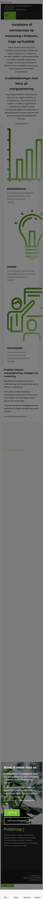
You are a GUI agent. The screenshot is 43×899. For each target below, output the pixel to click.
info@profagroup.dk (12, 800)
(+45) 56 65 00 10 (36, 875)
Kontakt (25, 793)
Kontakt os (11, 813)
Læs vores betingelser (16, 821)
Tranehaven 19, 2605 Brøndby (32, 877)
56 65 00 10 (9, 797)
